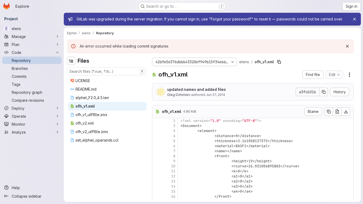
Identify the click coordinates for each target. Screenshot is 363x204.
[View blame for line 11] (156, 171)
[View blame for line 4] (156, 135)
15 (173, 191)
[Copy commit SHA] (323, 92)
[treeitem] (107, 80)
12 (173, 176)
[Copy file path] (279, 62)
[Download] (346, 111)
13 (173, 181)
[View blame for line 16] (156, 196)
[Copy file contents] (328, 111)
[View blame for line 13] (156, 181)
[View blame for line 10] (156, 166)
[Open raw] (337, 111)
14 (173, 186)
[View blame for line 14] (156, 186)
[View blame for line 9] (156, 161)
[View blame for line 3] (156, 130)
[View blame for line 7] (156, 151)
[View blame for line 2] (156, 125)
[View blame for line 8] (156, 156)
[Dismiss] (347, 46)
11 (173, 171)
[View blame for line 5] (156, 140)
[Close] (354, 19)
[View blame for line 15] (156, 191)
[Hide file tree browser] (71, 61)
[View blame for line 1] (156, 120)
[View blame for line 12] (156, 176)
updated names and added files (196, 89)
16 (173, 196)
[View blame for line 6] (156, 145)
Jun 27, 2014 (215, 95)
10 (173, 166)
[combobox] (107, 71)
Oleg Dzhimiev (178, 95)
